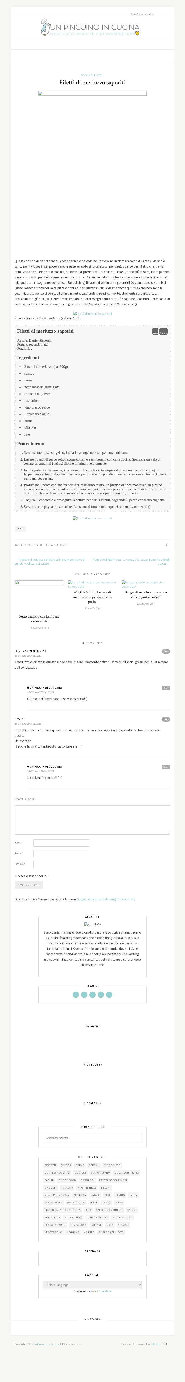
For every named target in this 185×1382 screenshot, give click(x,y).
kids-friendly (87, 1187)
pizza (119, 1202)
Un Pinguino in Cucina (46, 1344)
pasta (133, 1195)
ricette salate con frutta (63, 1210)
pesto (106, 1202)
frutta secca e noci (113, 1180)
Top (165, 1344)
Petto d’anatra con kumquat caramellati (39, 619)
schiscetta (52, 1217)
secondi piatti (92, 75)
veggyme (73, 1232)
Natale (95, 1195)
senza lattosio (55, 1224)
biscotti (50, 1165)
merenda (80, 1195)
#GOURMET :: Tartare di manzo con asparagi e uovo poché (92, 597)
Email (19, 853)
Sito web (20, 864)
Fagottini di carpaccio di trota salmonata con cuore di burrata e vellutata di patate (50, 561)
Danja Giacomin (56, 545)
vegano (123, 1224)
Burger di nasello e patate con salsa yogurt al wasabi (146, 594)
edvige (20, 719)
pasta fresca (53, 1202)
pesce (20, 528)
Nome (19, 843)
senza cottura (97, 1217)
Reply (166, 651)
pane (107, 1195)
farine (49, 1180)
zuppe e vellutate (111, 1232)
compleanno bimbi (57, 1172)
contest (80, 1172)
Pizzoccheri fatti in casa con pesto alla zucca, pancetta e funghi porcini (131, 561)
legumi (106, 1187)
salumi (132, 1210)
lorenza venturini (30, 651)
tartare (96, 1224)
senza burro (73, 1217)
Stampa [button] (163, 333)
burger (66, 1165)
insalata (67, 1187)
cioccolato (112, 1165)
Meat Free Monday (57, 1195)
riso (88, 1210)
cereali (94, 1165)
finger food (67, 1180)
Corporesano (100, 1172)
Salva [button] (155, 333)
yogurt (89, 1232)
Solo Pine (155, 1344)
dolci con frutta (127, 1172)
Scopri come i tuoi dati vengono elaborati (105, 899)
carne (80, 1165)
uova (109, 1224)
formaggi (88, 1180)
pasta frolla (76, 1202)
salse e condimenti (109, 1210)
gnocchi (51, 1187)
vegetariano (53, 1232)
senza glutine (122, 1217)
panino (120, 1195)
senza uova (78, 1224)
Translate (105, 1291)
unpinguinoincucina (44, 688)
